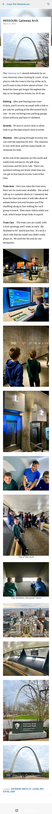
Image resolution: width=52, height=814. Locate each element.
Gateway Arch (15, 73)
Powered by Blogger (27, 810)
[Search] (48, 4)
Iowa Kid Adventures (18, 4)
